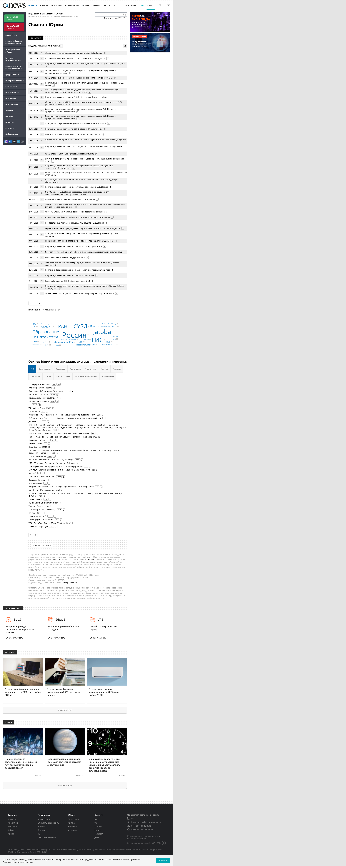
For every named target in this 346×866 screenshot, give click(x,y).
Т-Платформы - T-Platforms (41, 519)
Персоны (117, 369)
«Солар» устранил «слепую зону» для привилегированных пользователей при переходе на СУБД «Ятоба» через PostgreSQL (82, 91)
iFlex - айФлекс (35, 483)
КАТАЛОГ (151, 5)
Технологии (90, 369)
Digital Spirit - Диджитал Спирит (43, 502)
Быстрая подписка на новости (145, 815)
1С (30, 404)
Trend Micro (34, 411)
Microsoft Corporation (38, 394)
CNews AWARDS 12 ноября (12, 27)
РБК (57, 345)
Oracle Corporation (37, 456)
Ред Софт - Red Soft (37, 516)
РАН (62, 326)
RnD (34, 324)
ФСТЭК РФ (45, 326)
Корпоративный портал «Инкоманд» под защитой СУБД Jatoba (74, 223)
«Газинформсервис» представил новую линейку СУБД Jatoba (73, 53)
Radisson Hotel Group (109, 324)
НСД (108, 341)
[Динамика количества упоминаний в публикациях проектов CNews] (125, 46)
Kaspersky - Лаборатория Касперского (46, 391)
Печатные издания (47, 837)
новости (56, 559)
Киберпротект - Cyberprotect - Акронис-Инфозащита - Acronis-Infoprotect (63, 418)
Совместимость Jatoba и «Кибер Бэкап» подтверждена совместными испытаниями (83, 252)
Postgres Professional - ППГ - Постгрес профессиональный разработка (61, 486)
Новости (12, 819)
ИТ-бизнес (9, 122)
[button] (160, 6)
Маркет (41, 826)
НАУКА (107, 5)
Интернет (9, 116)
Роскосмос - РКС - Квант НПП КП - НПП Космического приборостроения (62, 414)
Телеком (9, 110)
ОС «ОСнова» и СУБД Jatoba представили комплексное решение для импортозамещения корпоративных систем (77, 193)
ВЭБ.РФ (86, 339)
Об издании (73, 819)
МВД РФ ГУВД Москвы (68, 339)
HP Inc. (32, 513)
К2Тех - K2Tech (35, 499)
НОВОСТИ (43, 5)
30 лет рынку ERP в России (12, 50)
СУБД (80, 326)
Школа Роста (11, 35)
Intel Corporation (36, 387)
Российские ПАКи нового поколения (13, 67)
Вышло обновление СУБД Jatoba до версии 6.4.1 (67, 281)
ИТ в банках (10, 98)
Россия (74, 335)
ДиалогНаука (35, 421)
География (35, 376)
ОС (114, 339)
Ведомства (60, 369)
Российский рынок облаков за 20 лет (13, 42)
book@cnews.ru (69, 582)
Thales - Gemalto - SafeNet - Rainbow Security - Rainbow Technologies (60, 437)
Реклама (71, 823)
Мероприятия (108, 376)
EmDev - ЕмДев (35, 443)
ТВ (114, 5)
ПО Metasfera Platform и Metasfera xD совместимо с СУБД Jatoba (75, 58)
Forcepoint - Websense (39, 440)
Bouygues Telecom (37, 480)
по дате (32, 45)
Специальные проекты (48, 823)
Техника (41, 830)
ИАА (68, 376)
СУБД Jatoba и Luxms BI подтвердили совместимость (69, 153)
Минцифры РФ (63, 342)
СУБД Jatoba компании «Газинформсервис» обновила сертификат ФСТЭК (79, 78)
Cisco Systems (35, 447)
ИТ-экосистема (46, 336)
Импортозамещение (14, 80)
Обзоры (11, 830)
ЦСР (34, 327)
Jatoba (102, 332)
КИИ (45, 342)
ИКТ (32, 369)
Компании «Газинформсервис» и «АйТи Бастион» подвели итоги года (77, 270)
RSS (132, 818)
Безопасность (11, 86)
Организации (45, 369)
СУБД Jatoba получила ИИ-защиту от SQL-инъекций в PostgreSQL (75, 123)
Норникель (35, 345)
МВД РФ (115, 337)
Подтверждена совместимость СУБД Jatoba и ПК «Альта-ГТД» (73, 129)
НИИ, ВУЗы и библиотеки (86, 376)
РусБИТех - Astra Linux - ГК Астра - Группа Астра (51, 459)
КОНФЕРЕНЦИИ (72, 5)
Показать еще (65, 710)
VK (95, 823)
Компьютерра (45, 324)
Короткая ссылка (43, 545)
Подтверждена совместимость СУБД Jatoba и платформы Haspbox (76, 97)
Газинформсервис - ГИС (40, 384)
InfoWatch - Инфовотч (39, 401)
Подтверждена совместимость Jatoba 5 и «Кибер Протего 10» (73, 246)
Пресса (59, 376)
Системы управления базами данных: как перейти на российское (76, 211)
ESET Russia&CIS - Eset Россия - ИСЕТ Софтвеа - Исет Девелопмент (59, 433)
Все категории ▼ (115, 18)
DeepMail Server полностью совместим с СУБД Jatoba (70, 199)
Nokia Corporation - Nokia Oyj (42, 509)
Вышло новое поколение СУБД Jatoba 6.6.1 (65, 257)
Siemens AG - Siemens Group (42, 476)
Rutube (97, 830)
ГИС (97, 340)
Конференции (44, 819)
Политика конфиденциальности (146, 822)
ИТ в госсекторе (12, 92)
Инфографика (11, 134)
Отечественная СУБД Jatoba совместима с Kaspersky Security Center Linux (79, 293)
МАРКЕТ (86, 5)
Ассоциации (75, 369)
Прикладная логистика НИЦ (41, 398)
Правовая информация (142, 829)
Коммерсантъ (109, 344)
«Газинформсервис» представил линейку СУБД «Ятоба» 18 (72, 134)
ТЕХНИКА (97, 5)
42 (59, 384)
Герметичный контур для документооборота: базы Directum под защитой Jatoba (82, 228)
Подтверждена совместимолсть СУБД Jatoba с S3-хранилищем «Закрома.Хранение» (84, 146)
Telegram (98, 833)
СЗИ (35, 341)
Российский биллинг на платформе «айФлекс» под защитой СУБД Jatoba (79, 241)
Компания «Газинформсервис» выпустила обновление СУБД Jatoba (76, 187)
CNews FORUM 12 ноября (11, 18)
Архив (11, 833)
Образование (45, 331)
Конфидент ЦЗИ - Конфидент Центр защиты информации (56, 466)
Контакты (72, 830)
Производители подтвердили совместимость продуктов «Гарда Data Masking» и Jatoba (85, 139)
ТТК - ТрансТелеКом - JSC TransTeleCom (47, 523)
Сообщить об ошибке (141, 826)
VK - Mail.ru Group (37, 408)
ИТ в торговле (11, 104)
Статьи (48, 376)
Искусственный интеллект (103, 326)
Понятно (163, 860)
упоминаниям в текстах (49, 45)
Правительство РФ (85, 344)
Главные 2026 (13, 59)
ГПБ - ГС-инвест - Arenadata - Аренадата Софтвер (52, 463)
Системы (104, 369)
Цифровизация (12, 74)
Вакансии (72, 826)
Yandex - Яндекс (36, 506)
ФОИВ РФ (45, 345)
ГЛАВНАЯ (32, 5)
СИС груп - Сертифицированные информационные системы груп (59, 469)
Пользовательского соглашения (17, 862)
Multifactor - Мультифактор (41, 490)
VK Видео (98, 826)
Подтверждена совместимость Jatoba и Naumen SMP (69, 275)
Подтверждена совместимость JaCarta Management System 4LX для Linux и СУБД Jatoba (85, 63)
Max (96, 819)
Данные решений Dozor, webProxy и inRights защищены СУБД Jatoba (77, 217)
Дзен (96, 837)
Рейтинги (9, 128)
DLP (80, 341)
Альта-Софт (34, 473)
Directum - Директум (38, 526)
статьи (91, 559)
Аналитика (56, 5)
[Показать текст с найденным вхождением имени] (61, 46)
